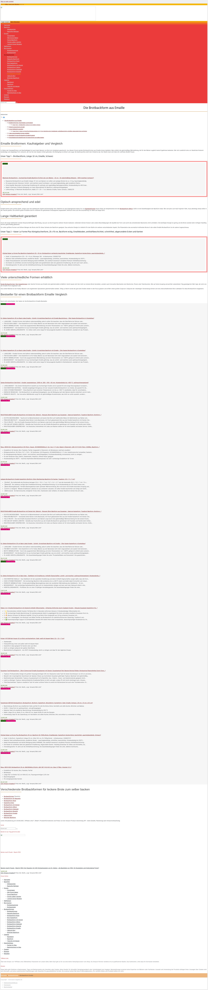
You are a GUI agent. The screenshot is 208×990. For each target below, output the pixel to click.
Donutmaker (11, 35)
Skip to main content (7, 1)
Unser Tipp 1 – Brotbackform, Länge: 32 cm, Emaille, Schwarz (26, 124)
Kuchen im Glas (12, 90)
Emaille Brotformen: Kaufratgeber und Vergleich (21, 122)
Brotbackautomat (12, 50)
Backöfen (7, 27)
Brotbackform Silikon (13, 67)
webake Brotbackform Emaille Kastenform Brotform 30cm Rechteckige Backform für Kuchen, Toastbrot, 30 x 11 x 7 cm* (38, 479)
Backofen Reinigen (13, 31)
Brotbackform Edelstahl (14, 69)
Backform (10, 84)
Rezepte (6, 97)
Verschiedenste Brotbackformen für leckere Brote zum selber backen (26, 137)
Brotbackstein (11, 52)
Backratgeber (8, 987)
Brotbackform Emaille (14, 74)
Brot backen (8, 48)
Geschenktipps (8, 88)
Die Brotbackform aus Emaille (13, 120)
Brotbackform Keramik (14, 71)
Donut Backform (12, 40)
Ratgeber (7, 99)
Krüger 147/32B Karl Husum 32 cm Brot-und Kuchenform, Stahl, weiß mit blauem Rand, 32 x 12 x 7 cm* (32, 638)
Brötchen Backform (13, 78)
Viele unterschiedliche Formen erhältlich (19, 133)
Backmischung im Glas (14, 93)
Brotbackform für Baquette (12, 798)
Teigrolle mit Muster (13, 86)
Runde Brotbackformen (8, 284)
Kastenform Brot (9, 803)
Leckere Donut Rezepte (14, 44)
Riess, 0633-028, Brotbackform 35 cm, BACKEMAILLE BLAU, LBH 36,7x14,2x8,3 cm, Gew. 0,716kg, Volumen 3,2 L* (36, 767)
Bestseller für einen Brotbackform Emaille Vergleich (22, 135)
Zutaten (6, 95)
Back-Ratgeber (15, 22)
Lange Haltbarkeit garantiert (16, 129)
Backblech (10, 82)
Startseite (7, 25)
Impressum (7, 985)
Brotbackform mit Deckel (15, 65)
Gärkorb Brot (11, 76)
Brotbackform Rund (13, 61)
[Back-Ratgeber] (48, 20)
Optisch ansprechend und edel (17, 127)
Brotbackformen (9, 55)
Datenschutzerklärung (10, 983)
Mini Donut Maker (12, 38)
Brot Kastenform (12, 63)
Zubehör (6, 80)
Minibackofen (11, 29)
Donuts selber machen (14, 42)
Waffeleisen (7, 46)
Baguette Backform (13, 59)
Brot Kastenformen (21, 284)
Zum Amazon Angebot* (10, 194)
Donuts (6, 33)
